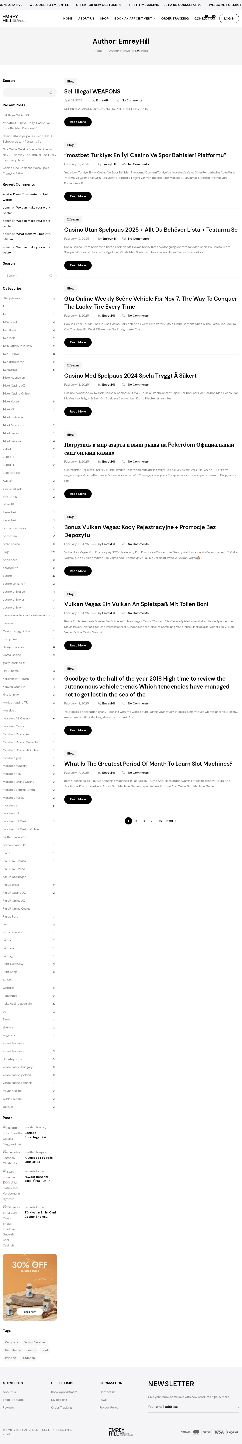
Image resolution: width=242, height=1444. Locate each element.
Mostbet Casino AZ (16, 734)
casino (7, 576)
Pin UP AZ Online (14, 869)
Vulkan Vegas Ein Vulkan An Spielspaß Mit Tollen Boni (136, 604)
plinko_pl (9, 956)
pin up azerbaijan (14, 877)
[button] (229, 18)
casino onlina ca (14, 592)
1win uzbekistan (13, 362)
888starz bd (11, 473)
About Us (86, 18)
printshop (28, 1358)
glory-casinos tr (14, 663)
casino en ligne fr (14, 584)
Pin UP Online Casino (17, 909)
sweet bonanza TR (16, 1051)
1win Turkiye (11, 354)
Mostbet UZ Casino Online (21, 829)
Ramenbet (10, 996)
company (11, 1342)
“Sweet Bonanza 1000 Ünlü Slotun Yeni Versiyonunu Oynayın (37, 1183)
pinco (7, 924)
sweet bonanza (13, 1043)
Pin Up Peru (10, 916)
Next (169, 821)
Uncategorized (13, 1059)
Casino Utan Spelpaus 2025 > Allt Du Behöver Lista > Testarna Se (151, 229)
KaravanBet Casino (16, 679)
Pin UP (7, 853)
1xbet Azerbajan (14, 378)
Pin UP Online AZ (14, 901)
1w (4, 314)
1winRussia (10, 370)
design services (35, 1342)
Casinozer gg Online (16, 631)
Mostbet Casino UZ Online (21, 750)
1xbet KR (8, 409)
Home (68, 18)
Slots (6, 1019)
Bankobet (9, 512)
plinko (7, 940)
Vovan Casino (12, 1091)
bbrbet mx (10, 536)
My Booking (59, 1400)
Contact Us (108, 1392)
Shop (104, 18)
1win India (9, 338)
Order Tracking (175, 18)
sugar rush (10, 1035)
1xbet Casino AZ (14, 385)
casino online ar (13, 600)
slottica (8, 1027)
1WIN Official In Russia (17, 346)
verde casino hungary (18, 1067)
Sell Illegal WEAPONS (92, 91)
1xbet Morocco (13, 425)
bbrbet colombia (14, 528)
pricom (31, 1350)
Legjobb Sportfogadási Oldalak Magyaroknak (40, 1137)
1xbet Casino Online (16, 393)
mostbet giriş (12, 758)
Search (9, 80)
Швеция (73, 219)
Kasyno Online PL (14, 687)
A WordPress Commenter (20, 194)
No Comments (132, 100)
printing (10, 1358)
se (4, 1011)
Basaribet (9, 520)
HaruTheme (11, 671)
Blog (70, 81)
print (45, 1350)
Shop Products (13, 1400)
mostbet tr (10, 805)
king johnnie (11, 695)
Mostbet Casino (14, 726)
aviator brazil (12, 489)
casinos (8, 623)
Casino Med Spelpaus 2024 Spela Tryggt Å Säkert (130, 375)
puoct (7, 980)
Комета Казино (12, 1099)
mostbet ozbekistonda (19, 790)
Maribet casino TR (15, 702)
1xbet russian (12, 441)
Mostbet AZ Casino (16, 718)
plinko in (8, 948)
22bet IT (8, 465)
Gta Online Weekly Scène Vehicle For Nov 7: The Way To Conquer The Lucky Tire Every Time (29, 154)
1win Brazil (9, 330)
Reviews (8, 1407)
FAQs (103, 1400)
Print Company (13, 964)
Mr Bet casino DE (14, 837)
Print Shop (10, 972)
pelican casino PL (14, 845)
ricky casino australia (17, 1004)
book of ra (10, 560)
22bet (7, 449)
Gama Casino (12, 655)
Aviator (8, 481)
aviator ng (10, 496)
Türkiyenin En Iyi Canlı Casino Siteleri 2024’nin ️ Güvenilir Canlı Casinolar (41, 1218)
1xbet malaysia (13, 417)
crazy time (10, 639)
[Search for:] (30, 275)
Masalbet (9, 710)
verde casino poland (17, 1075)
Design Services (13, 647)
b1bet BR (9, 504)
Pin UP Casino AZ (14, 893)
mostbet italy (12, 774)
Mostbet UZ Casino (16, 821)
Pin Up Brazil (11, 885)
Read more (78, 122)
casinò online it (13, 607)
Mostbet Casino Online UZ (21, 742)
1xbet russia (11, 433)
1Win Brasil (10, 322)
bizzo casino (11, 544)
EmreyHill (102, 100)
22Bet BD (9, 457)
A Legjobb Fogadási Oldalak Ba (39, 1160)
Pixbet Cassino (13, 932)
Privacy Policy (109, 1407)
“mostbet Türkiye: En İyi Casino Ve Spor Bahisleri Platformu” (145, 155)
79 (160, 821)
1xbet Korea (11, 401)
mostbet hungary (15, 766)
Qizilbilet (8, 988)
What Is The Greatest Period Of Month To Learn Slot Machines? (148, 763)
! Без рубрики (11, 298)
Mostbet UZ (11, 813)
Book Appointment (64, 1392)
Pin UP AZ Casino (14, 861)
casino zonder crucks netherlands (26, 615)
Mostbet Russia (13, 798)
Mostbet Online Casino (18, 782)
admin (7, 207)
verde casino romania (18, 1083)
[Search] (51, 275)
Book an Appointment (133, 18)
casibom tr (10, 568)
